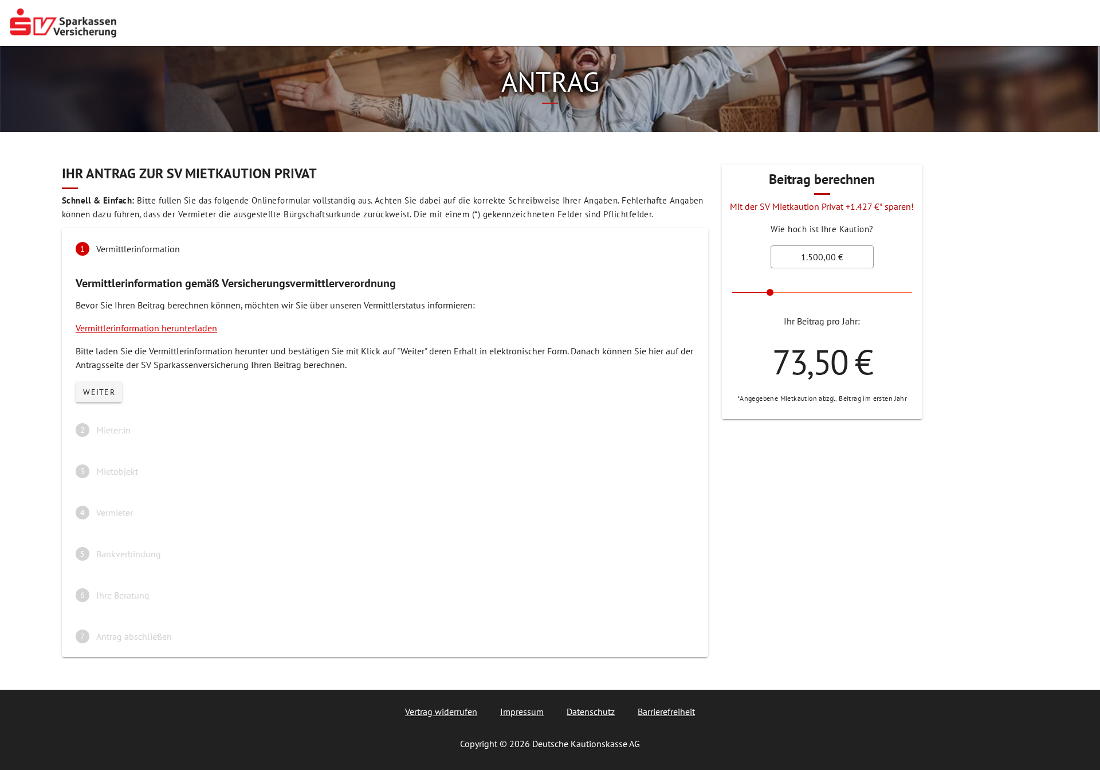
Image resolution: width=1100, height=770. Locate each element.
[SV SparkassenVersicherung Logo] (63, 23)
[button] (385, 248)
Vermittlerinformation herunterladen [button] (146, 328)
